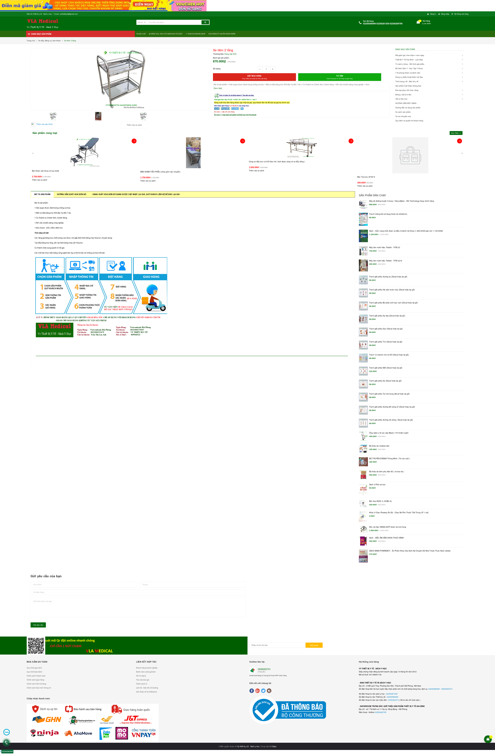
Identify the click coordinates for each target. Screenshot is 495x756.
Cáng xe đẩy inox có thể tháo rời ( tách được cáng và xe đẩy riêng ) (168, 161)
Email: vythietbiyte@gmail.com (66, 14)
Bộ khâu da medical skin (379, 446)
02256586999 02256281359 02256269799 (382, 23)
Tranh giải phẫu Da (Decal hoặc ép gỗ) (385, 381)
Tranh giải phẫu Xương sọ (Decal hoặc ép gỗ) (388, 276)
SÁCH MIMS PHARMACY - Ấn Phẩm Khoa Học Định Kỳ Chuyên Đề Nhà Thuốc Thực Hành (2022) (410, 551)
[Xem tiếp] (218, 88)
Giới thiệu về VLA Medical (146, 692)
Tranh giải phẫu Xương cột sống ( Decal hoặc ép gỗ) (391, 420)
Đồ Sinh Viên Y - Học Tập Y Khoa (409, 68)
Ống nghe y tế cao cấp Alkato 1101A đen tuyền (389, 433)
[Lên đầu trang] (491, 722)
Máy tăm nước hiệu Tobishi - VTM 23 (384, 247)
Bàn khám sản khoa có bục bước (29, 744)
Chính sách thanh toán (36, 676)
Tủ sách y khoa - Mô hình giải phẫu (409, 64)
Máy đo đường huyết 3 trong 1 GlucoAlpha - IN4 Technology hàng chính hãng (401, 201)
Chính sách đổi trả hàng (36, 684)
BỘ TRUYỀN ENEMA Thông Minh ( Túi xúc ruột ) (389, 458)
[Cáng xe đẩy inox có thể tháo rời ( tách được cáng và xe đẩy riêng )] (193, 147)
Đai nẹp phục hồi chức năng (406, 90)
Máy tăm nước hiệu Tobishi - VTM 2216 (385, 260)
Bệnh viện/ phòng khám (146, 672)
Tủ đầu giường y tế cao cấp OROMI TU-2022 (376, 177)
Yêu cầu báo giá (142, 680)
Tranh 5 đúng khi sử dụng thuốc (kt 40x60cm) (388, 214)
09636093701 (447, 689)
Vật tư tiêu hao (401, 99)
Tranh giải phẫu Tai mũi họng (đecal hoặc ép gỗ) (389, 394)
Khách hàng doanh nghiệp (146, 668)
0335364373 (393, 700)
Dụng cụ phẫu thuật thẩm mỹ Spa (409, 77)
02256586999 (434, 689)
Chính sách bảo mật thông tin (39, 688)
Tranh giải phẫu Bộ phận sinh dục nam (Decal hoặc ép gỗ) (393, 302)
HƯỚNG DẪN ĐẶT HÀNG (405, 103)
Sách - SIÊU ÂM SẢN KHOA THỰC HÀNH (386, 538)
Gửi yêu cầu (38, 625)
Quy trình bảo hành (34, 672)
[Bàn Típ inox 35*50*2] (302, 152)
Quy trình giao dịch (34, 668)
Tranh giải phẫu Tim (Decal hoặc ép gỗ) (385, 341)
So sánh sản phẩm (403, 112)
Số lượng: (217, 68)
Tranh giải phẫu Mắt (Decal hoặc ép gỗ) (385, 368)
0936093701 (264, 669)
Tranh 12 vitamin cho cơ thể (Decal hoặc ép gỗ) (389, 355)
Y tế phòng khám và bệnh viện (407, 73)
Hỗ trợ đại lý (141, 676)
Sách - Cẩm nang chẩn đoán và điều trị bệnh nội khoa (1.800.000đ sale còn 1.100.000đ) (406, 231)
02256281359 (391, 693)
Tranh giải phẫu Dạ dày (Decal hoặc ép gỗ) (387, 315)
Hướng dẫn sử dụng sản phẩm (407, 108)
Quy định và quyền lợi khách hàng (409, 121)
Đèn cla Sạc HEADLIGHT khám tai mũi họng (387, 527)
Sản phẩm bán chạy (372, 195)
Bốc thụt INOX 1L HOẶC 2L (380, 501)
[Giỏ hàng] (418, 22)
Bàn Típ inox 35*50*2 (257, 171)
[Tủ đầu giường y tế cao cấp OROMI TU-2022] (410, 155)
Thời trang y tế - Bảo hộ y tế (406, 81)
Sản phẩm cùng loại (44, 133)
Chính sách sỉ (141, 684)
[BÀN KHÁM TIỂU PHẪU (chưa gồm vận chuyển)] (85, 152)
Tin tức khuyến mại (403, 116)
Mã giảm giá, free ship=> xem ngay (409, 55)
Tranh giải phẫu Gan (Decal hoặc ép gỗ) (386, 328)
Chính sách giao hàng (35, 680)
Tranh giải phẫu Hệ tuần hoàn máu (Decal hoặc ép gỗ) (392, 289)
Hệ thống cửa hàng (461, 14)
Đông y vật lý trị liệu (403, 95)
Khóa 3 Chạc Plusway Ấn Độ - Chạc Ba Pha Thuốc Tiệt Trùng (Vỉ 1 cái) (398, 512)
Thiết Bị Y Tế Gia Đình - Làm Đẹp (409, 60)
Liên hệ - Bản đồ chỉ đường (147, 688)
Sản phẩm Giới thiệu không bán (408, 86)
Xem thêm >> (456, 133)
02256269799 (380, 712)
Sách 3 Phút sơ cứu (377, 484)
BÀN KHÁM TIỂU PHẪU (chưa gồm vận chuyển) (52, 171)
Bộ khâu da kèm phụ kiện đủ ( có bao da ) (386, 471)
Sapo (274, 746)
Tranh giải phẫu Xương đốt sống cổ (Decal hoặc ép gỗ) (392, 407)
